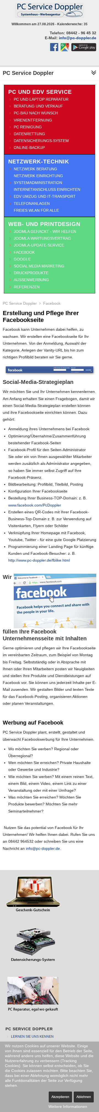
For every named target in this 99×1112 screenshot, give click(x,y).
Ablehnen (83, 1097)
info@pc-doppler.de (77, 38)
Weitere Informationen (67, 1106)
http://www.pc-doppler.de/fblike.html (39, 560)
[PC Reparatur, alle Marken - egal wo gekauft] (33, 1012)
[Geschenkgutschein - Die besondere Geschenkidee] (33, 913)
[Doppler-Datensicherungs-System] (33, 962)
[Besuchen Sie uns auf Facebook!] (55, 50)
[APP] (83, 50)
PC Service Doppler (20, 303)
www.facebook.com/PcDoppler (34, 505)
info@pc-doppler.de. (43, 848)
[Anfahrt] (65, 50)
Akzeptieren (60, 1097)
